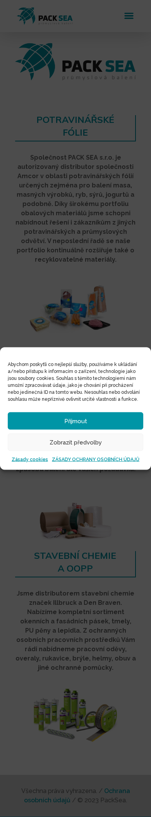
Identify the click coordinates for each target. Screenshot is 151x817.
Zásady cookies (30, 459)
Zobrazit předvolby (76, 442)
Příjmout (75, 420)
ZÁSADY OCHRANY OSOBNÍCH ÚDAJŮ (95, 459)
